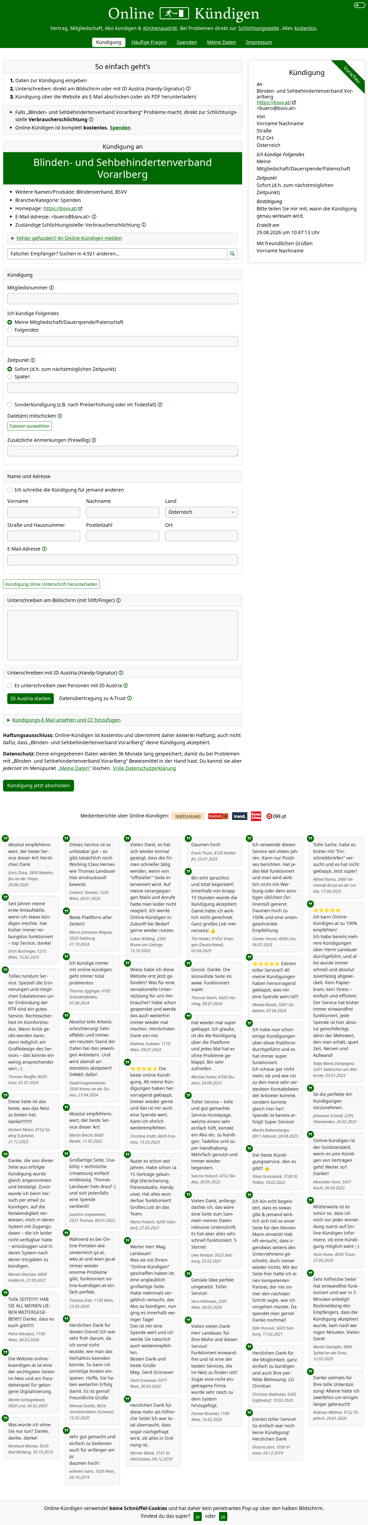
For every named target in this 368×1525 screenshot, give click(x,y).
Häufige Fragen (149, 42)
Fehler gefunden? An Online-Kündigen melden (69, 238)
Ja (198, 1517)
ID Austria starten (31, 698)
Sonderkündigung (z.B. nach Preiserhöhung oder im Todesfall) (85, 404)
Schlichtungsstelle (258, 28)
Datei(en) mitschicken (31, 415)
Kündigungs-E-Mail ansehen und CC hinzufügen (66, 720)
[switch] (359, 5)
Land (170, 501)
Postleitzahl (99, 525)
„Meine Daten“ (74, 768)
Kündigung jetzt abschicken (38, 785)
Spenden (187, 42)
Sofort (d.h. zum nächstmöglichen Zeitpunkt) (65, 369)
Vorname (17, 501)
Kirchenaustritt (160, 28)
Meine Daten (221, 42)
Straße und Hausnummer (36, 525)
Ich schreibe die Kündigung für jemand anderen (69, 489)
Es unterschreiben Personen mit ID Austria (68, 685)
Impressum (259, 42)
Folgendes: (27, 329)
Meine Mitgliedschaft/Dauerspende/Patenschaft (69, 322)
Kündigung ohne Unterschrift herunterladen (51, 584)
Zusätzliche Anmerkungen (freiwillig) (48, 440)
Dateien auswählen (30, 426)
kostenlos (305, 28)
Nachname (98, 501)
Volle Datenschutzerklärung (144, 768)
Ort (169, 525)
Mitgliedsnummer (27, 287)
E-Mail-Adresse (24, 548)
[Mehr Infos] (188, 88)
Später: (23, 376)
